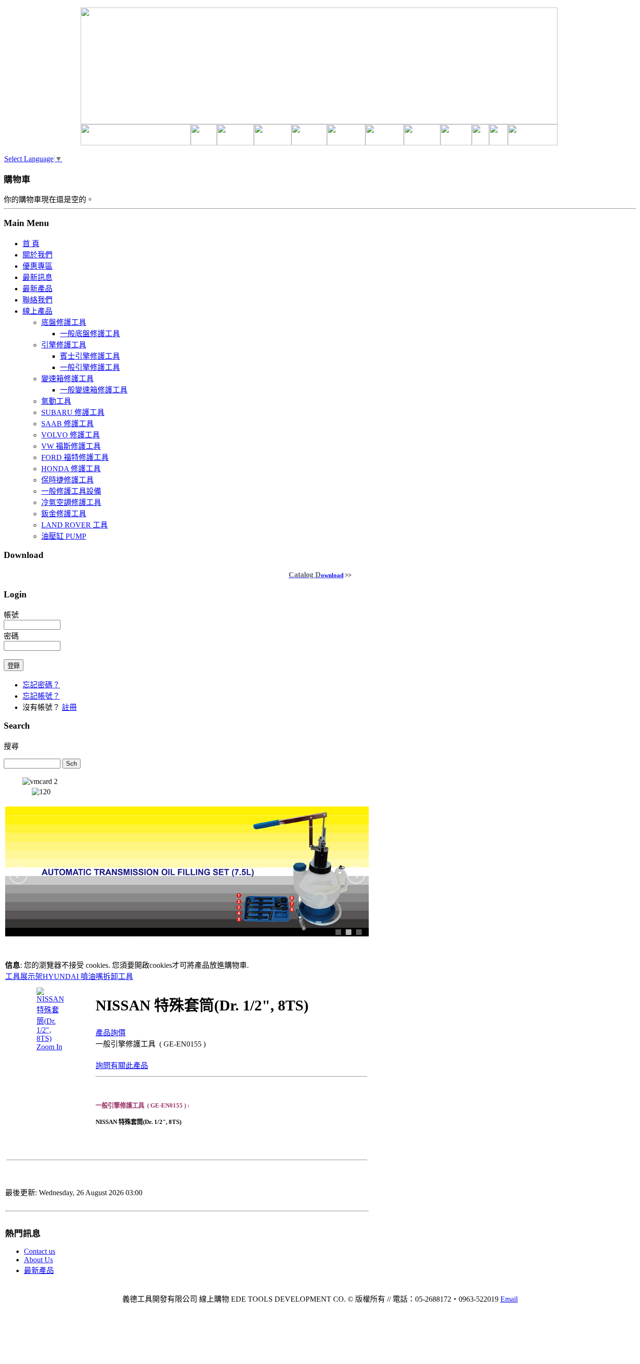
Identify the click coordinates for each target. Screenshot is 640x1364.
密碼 (11, 636)
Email (509, 1299)
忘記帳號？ (41, 696)
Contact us (39, 1251)
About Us (38, 1260)
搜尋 (11, 746)
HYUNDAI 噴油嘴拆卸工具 (88, 976)
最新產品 (39, 1270)
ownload (316, 575)
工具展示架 (24, 976)
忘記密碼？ (41, 685)
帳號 (11, 615)
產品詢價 (111, 1033)
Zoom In (49, 1047)
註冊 (69, 707)
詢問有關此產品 (122, 1066)
